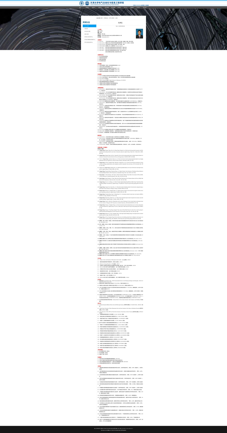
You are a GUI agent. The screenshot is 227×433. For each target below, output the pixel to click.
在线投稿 (147, 5)
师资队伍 (100, 7)
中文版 (134, 5)
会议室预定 (143, 5)
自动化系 (86, 28)
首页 (80, 7)
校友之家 (144, 7)
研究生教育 (113, 7)
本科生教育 (107, 7)
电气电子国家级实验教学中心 (90, 39)
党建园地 (132, 7)
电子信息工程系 (87, 31)
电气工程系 (111, 18)
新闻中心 (93, 7)
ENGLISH (138, 5)
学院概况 (87, 7)
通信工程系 (87, 34)
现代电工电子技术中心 (89, 36)
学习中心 (138, 7)
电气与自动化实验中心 (89, 42)
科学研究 (119, 7)
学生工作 (125, 7)
